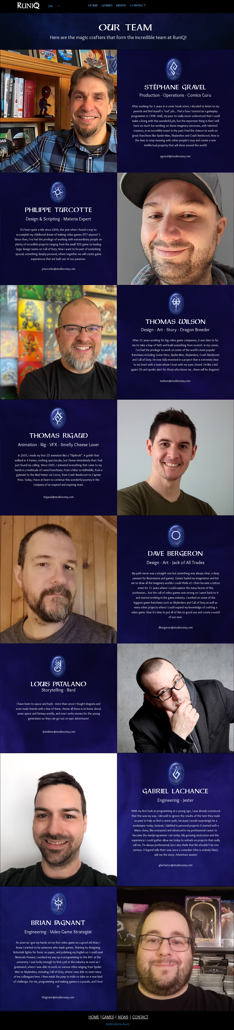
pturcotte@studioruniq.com (58, 269)
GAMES (108, 1016)
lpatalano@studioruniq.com (59, 731)
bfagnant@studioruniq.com (58, 997)
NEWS (123, 1016)
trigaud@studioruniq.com (59, 497)
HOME (93, 1016)
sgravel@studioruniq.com (175, 156)
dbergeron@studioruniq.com (175, 627)
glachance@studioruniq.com (176, 865)
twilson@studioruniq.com (175, 381)
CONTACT (140, 1016)
